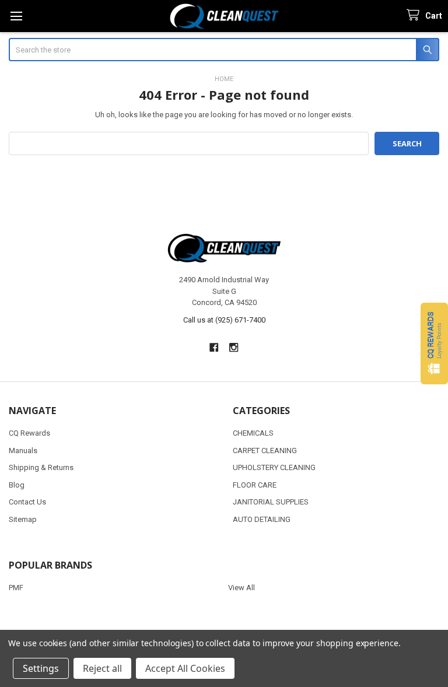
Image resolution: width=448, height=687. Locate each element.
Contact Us (27, 501)
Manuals (23, 450)
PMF (16, 587)
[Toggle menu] (16, 16)
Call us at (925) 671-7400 (224, 320)
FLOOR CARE (254, 485)
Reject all (102, 668)
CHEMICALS (253, 433)
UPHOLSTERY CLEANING (274, 467)
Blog (16, 485)
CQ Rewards (29, 433)
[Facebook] (213, 347)
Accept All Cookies (185, 668)
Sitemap (23, 519)
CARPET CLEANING (265, 450)
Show (434, 343)
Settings (41, 668)
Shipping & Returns (41, 467)
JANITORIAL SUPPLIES (271, 501)
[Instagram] (234, 347)
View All (241, 587)
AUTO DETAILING (261, 519)
